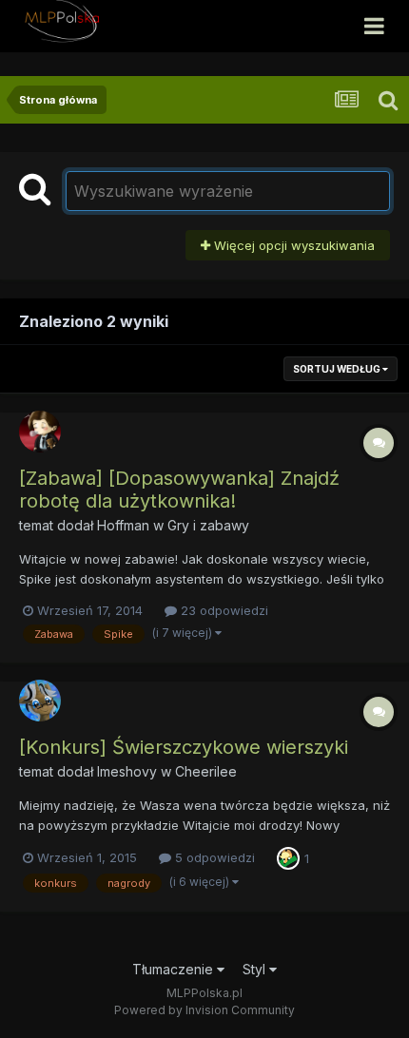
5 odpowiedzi (213, 857)
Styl (256, 969)
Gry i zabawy (208, 525)
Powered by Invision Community (204, 1010)
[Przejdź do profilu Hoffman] (40, 431)
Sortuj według (337, 369)
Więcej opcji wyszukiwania (292, 245)
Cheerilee (206, 771)
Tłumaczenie (174, 969)
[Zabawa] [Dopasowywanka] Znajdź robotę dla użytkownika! (179, 489)
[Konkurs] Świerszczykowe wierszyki (183, 747)
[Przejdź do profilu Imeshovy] (40, 700)
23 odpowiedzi (222, 610)
